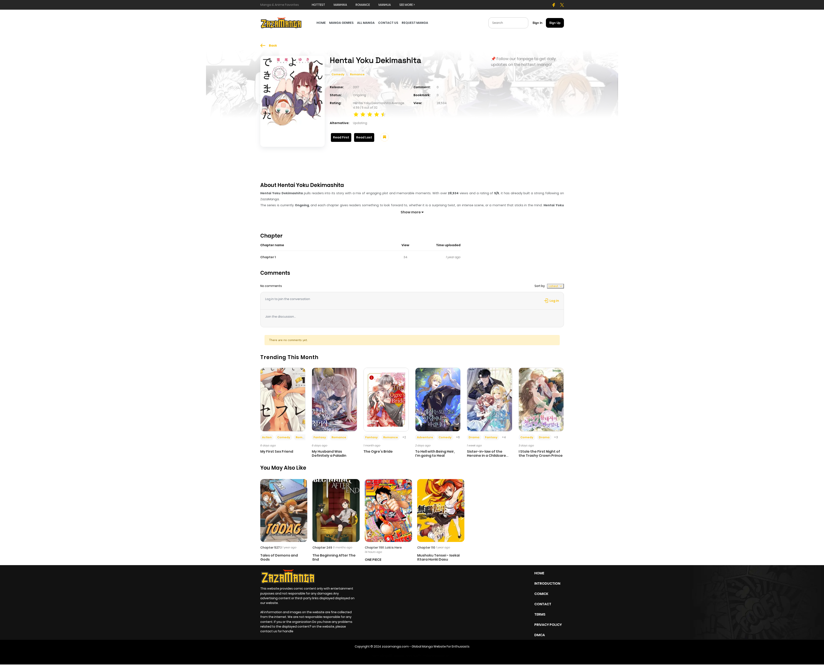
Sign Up (554, 23)
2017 (356, 87)
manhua (385, 5)
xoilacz (399, 655)
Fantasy (320, 437)
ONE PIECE (373, 559)
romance (363, 5)
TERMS (539, 614)
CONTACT (542, 604)
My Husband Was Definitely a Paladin (329, 453)
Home (539, 573)
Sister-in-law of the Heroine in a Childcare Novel (486, 455)
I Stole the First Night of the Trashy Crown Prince (541, 453)
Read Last (364, 137)
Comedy (338, 74)
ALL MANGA (366, 23)
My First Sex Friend (276, 451)
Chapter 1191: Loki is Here (383, 547)
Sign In (537, 23)
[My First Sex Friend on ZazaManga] (283, 399)
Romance (357, 74)
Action (267, 437)
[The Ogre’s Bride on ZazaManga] (386, 399)
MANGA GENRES (341, 23)
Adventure (425, 437)
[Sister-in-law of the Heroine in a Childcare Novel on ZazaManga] (489, 399)
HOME (321, 23)
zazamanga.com (395, 646)
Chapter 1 (268, 257)
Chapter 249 (322, 547)
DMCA (539, 635)
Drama (474, 437)
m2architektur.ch (436, 655)
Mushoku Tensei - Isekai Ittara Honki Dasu (438, 557)
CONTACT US (388, 23)
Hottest (318, 5)
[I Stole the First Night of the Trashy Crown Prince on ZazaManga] (541, 399)
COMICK (541, 593)
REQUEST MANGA (415, 23)
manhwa (340, 5)
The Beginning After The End (334, 557)
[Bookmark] (384, 137)
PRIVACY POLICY (548, 624)
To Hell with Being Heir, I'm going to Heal (435, 453)
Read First (341, 137)
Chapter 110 (426, 547)
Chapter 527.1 (271, 547)
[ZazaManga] (281, 22)
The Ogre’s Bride (378, 451)
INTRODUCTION (547, 583)
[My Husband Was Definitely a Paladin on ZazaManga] (334, 399)
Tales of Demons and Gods (279, 557)
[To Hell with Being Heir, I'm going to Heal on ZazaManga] (437, 399)
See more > (407, 5)
